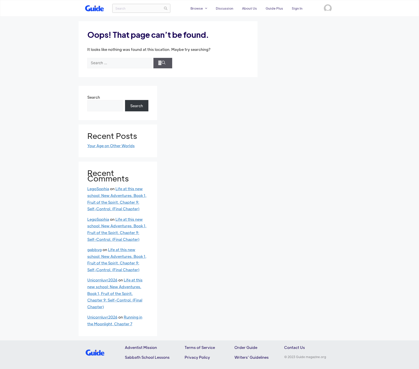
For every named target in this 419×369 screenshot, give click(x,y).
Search (93, 97)
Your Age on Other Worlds (111, 145)
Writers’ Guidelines (251, 357)
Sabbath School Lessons (147, 357)
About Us (249, 8)
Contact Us (294, 347)
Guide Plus (274, 8)
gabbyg (94, 249)
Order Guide (245, 347)
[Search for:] (120, 63)
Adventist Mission (141, 347)
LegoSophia (98, 188)
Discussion (224, 8)
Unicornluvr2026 (102, 280)
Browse (197, 8)
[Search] (165, 8)
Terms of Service (200, 347)
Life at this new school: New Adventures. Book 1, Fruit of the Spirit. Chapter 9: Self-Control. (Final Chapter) (115, 293)
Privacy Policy (197, 357)
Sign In (297, 8)
